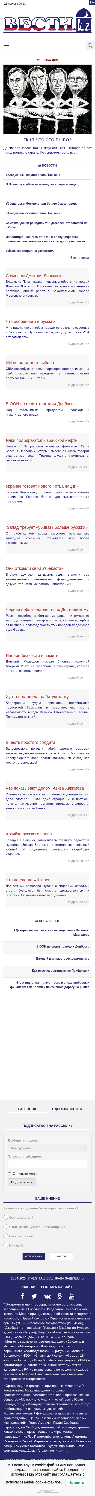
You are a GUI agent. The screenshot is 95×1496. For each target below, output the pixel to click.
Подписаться (22, 1182)
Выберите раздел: (23, 1140)
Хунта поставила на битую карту (37, 696)
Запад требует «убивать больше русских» (47, 527)
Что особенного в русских (30, 321)
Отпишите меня (25, 1173)
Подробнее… (47, 1491)
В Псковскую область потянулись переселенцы (42, 184)
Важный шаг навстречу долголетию (62, 958)
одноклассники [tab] (67, 1109)
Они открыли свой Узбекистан (35, 568)
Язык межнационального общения (37, 1227)
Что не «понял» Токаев (28, 880)
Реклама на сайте (57, 1287)
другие (63, 1450)
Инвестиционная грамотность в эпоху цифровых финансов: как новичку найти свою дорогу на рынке (49, 985)
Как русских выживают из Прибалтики (60, 970)
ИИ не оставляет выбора (30, 362)
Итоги (61, 1256)
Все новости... (81, 257)
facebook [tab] (27, 1109)
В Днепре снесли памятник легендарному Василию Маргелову (51, 932)
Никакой (16, 1245)
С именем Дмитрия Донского (33, 275)
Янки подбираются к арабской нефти (41, 440)
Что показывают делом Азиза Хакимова (45, 788)
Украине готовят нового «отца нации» (42, 486)
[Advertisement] (47, 1048)
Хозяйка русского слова (29, 834)
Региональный (21, 1236)
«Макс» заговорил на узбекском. (30, 251)
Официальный (21, 1217)
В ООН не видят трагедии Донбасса (41, 403)
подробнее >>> (78, 302)
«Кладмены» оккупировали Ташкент (33, 175)
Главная (28, 1287)
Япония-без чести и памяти (32, 655)
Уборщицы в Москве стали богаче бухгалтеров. (41, 203)
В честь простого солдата (32, 742)
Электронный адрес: (25, 1156)
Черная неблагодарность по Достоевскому (47, 609)
